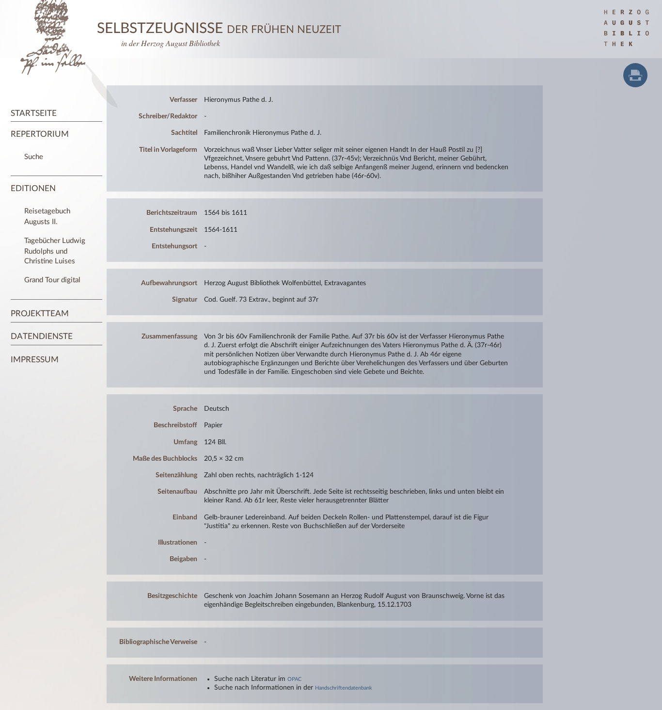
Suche (33, 157)
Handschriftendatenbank (343, 688)
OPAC (294, 679)
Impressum (35, 359)
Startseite (34, 113)
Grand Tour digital (52, 280)
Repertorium (40, 134)
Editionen (33, 188)
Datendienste (42, 336)
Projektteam (40, 313)
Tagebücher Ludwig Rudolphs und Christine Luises (54, 250)
